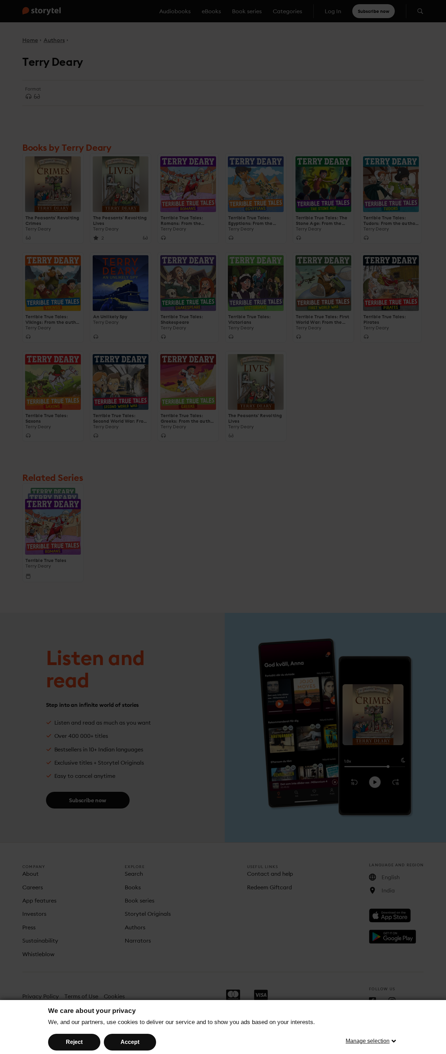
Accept (130, 1042)
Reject (74, 1042)
